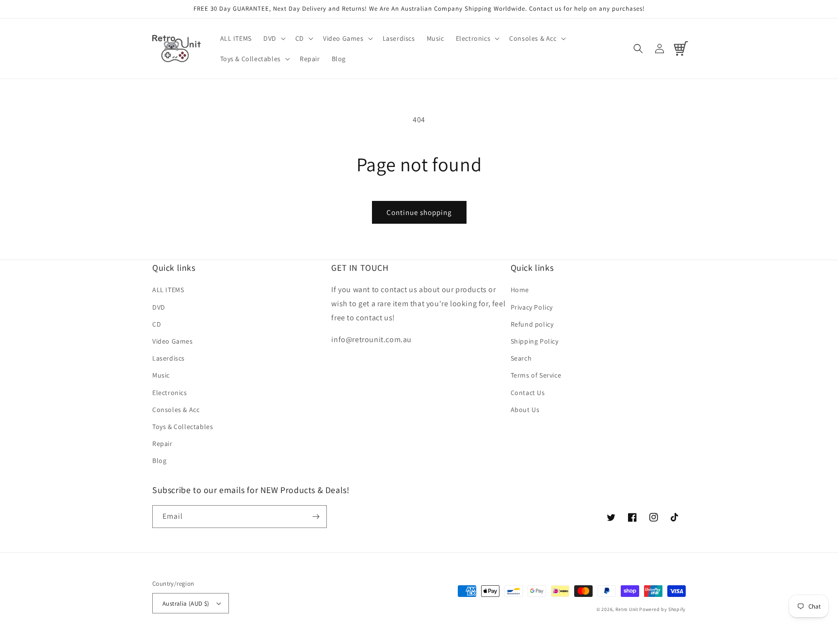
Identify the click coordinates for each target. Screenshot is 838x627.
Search (521, 358)
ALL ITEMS (168, 289)
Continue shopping (419, 212)
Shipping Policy (535, 341)
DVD (158, 307)
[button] (274, 38)
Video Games (172, 341)
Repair (162, 443)
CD (156, 324)
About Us (525, 409)
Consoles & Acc (175, 409)
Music (161, 375)
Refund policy (532, 324)
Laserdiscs (168, 358)
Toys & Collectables (182, 426)
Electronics (169, 392)
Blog (159, 460)
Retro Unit (626, 609)
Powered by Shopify (662, 609)
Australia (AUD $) (186, 603)
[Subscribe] (315, 516)
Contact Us (528, 392)
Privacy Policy (532, 307)
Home (520, 289)
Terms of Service (536, 375)
